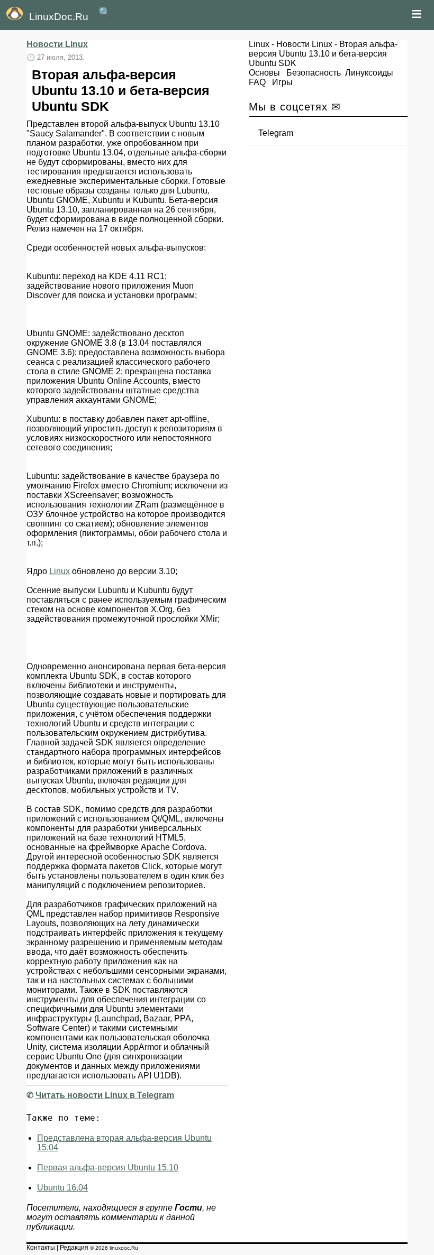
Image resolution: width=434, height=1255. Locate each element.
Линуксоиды (369, 72)
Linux (59, 571)
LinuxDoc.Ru (58, 16)
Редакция (74, 1247)
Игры (282, 82)
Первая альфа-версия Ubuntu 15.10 (107, 1167)
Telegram (275, 132)
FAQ (257, 82)
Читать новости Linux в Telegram (104, 1095)
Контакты (40, 1247)
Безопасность (313, 72)
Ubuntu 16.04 (62, 1187)
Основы (264, 72)
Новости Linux (57, 44)
